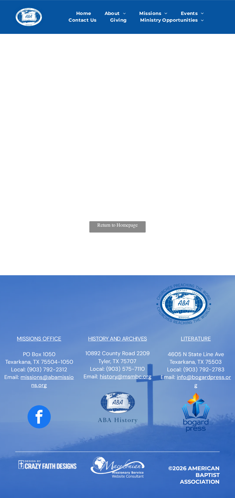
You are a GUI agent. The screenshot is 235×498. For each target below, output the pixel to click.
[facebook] (39, 417)
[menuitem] (83, 13)
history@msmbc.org (125, 376)
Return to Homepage (117, 225)
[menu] (221, 20)
